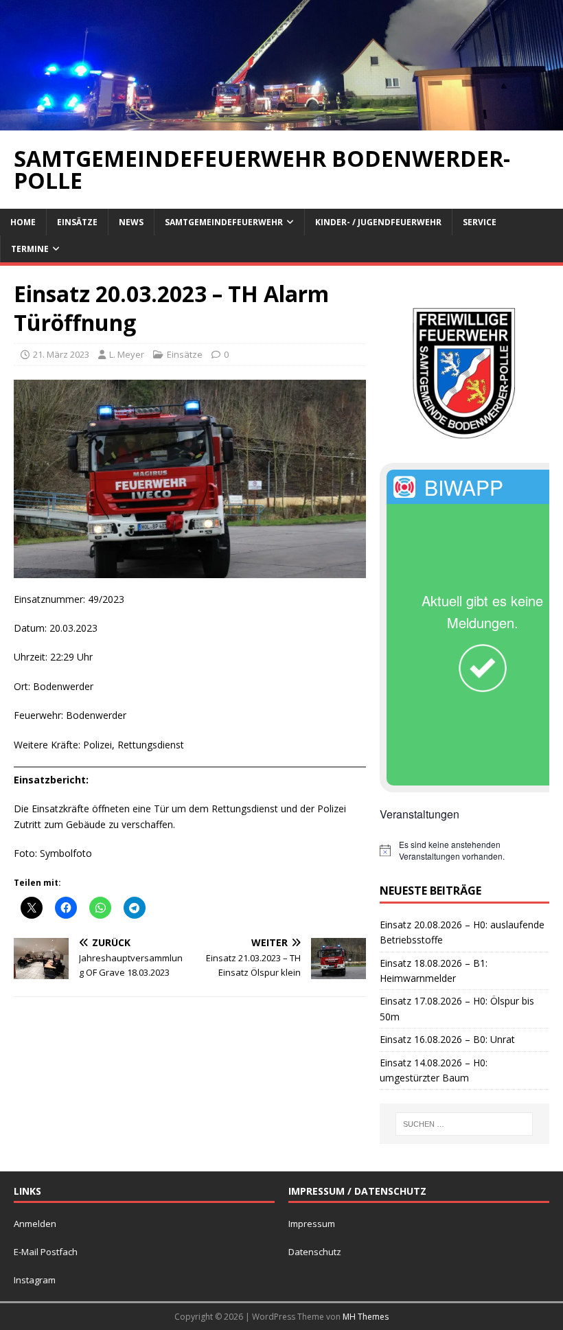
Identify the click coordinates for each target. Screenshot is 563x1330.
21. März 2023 (61, 354)
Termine (30, 249)
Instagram (35, 1280)
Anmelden (35, 1223)
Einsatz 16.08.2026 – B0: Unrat (447, 1039)
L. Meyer (126, 354)
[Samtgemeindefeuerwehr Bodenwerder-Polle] (281, 121)
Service (479, 222)
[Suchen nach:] (464, 1124)
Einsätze (77, 222)
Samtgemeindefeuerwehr (224, 222)
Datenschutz (314, 1252)
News (131, 222)
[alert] (464, 850)
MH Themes (366, 1316)
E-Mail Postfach (46, 1252)
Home (23, 222)
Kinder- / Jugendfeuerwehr (378, 222)
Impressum (311, 1223)
